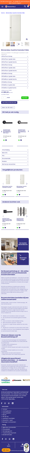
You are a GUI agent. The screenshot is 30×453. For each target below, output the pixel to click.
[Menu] (2, 6)
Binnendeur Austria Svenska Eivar (21, 187)
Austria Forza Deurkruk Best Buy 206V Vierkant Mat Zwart (7, 220)
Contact (4, 409)
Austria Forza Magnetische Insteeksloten (20, 219)
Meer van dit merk (7, 107)
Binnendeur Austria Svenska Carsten (7, 187)
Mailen (22, 446)
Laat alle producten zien (9, 102)
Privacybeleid (6, 429)
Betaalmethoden (7, 434)
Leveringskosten (6, 411)
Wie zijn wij (5, 416)
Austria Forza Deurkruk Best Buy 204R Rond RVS (22, 131)
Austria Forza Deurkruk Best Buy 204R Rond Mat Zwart (7, 131)
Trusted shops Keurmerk (9, 433)
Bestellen (25, 97)
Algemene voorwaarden (9, 427)
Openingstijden (6, 413)
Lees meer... (12, 399)
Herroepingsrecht (7, 431)
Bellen (8, 446)
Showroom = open (7, 420)
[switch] (26, 451)
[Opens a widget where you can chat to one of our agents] (6, 450)
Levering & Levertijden (8, 418)
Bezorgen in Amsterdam (9, 422)
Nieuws (4, 414)
